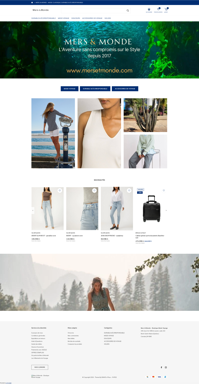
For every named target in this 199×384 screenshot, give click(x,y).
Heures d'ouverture (37, 347)
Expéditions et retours (38, 338)
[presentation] (32, 210)
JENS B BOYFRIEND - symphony (112, 236)
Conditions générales (38, 335)
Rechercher (128, 10)
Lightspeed (8, 383)
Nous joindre (40, 367)
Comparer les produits (75, 344)
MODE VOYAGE (63, 18)
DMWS (104, 377)
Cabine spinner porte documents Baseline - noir (150, 237)
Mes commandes (73, 335)
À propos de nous (37, 333)
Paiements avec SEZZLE (39, 350)
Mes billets (71, 338)
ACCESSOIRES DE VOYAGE (92, 18)
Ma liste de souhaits (74, 341)
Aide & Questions (36, 341)
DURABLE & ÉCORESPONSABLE (43, 18)
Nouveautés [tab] (99, 180)
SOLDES (108, 18)
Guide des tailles (36, 344)
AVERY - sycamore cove (74, 236)
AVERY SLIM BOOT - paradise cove (44, 236)
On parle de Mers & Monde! (40, 355)
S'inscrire (71, 333)
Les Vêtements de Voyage (39, 358)
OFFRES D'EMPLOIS (37, 352)
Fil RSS (114, 377)
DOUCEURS (75, 18)
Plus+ (109, 377)
